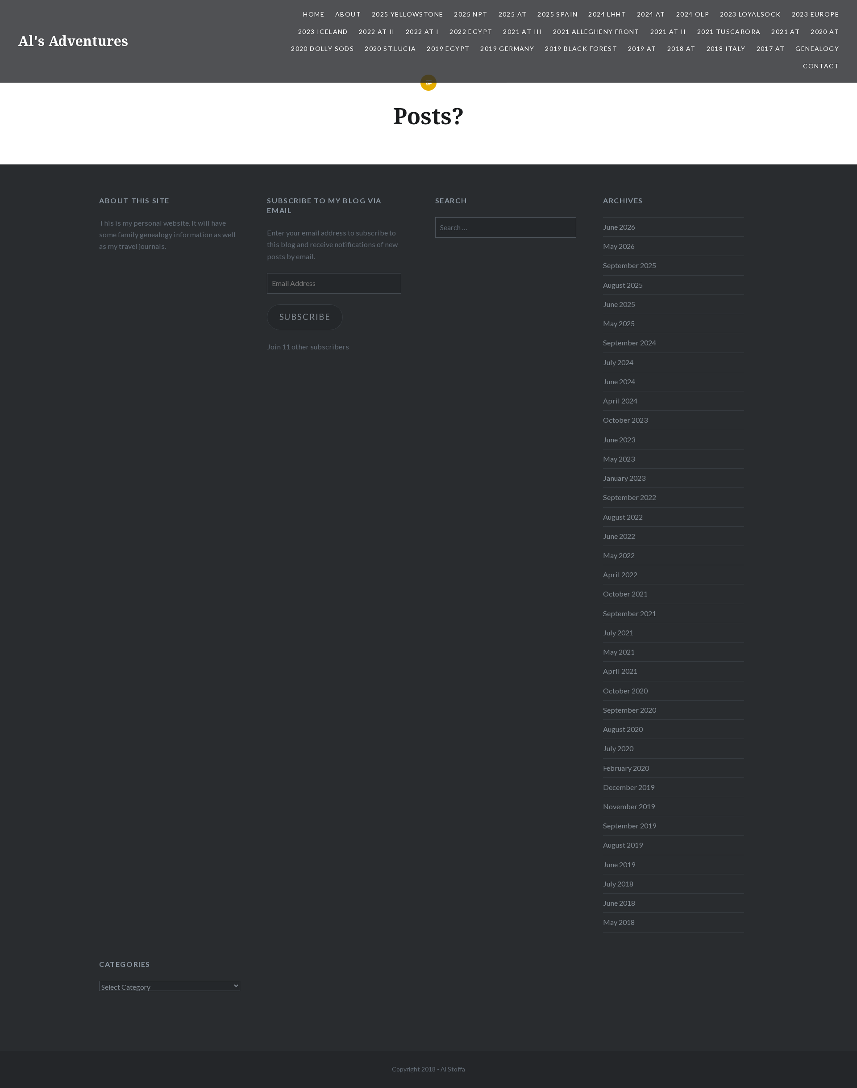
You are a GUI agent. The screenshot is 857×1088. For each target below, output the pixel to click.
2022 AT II (377, 31)
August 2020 (623, 729)
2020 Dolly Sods (322, 48)
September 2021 (629, 613)
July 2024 (618, 362)
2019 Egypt (448, 48)
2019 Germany (507, 48)
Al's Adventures (73, 41)
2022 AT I (422, 31)
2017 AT (771, 48)
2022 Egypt (470, 31)
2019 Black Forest (581, 48)
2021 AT (785, 31)
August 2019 (623, 844)
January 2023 (624, 478)
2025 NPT (470, 14)
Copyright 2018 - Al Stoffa (428, 1069)
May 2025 (619, 323)
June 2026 (619, 227)
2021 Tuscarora (729, 31)
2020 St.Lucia (390, 48)
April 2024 (620, 400)
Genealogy (817, 48)
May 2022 (619, 555)
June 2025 (619, 304)
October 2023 (625, 420)
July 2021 (618, 632)
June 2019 (619, 864)
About (348, 14)
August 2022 (623, 516)
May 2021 (619, 651)
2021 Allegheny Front (596, 31)
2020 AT (825, 31)
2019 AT (642, 48)
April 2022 (620, 574)
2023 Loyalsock (750, 14)
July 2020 (618, 748)
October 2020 (625, 690)
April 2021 (620, 671)
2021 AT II (668, 31)
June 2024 (619, 381)
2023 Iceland (323, 31)
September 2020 (629, 710)
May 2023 (619, 458)
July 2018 (618, 883)
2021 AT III (522, 31)
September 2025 (629, 265)
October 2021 (625, 593)
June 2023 (619, 439)
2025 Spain (557, 14)
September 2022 (629, 497)
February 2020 (626, 768)
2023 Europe (815, 14)
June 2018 (619, 903)
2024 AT (651, 14)
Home (313, 14)
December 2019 (628, 787)
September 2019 (629, 825)
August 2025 (623, 285)
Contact (821, 66)
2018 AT (681, 48)
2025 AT (513, 14)
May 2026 (619, 246)
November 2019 (629, 806)
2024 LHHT (607, 14)
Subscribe (305, 317)
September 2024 (629, 342)
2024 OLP (692, 14)
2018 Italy (726, 48)
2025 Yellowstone (407, 14)
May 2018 (619, 922)
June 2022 (619, 536)
